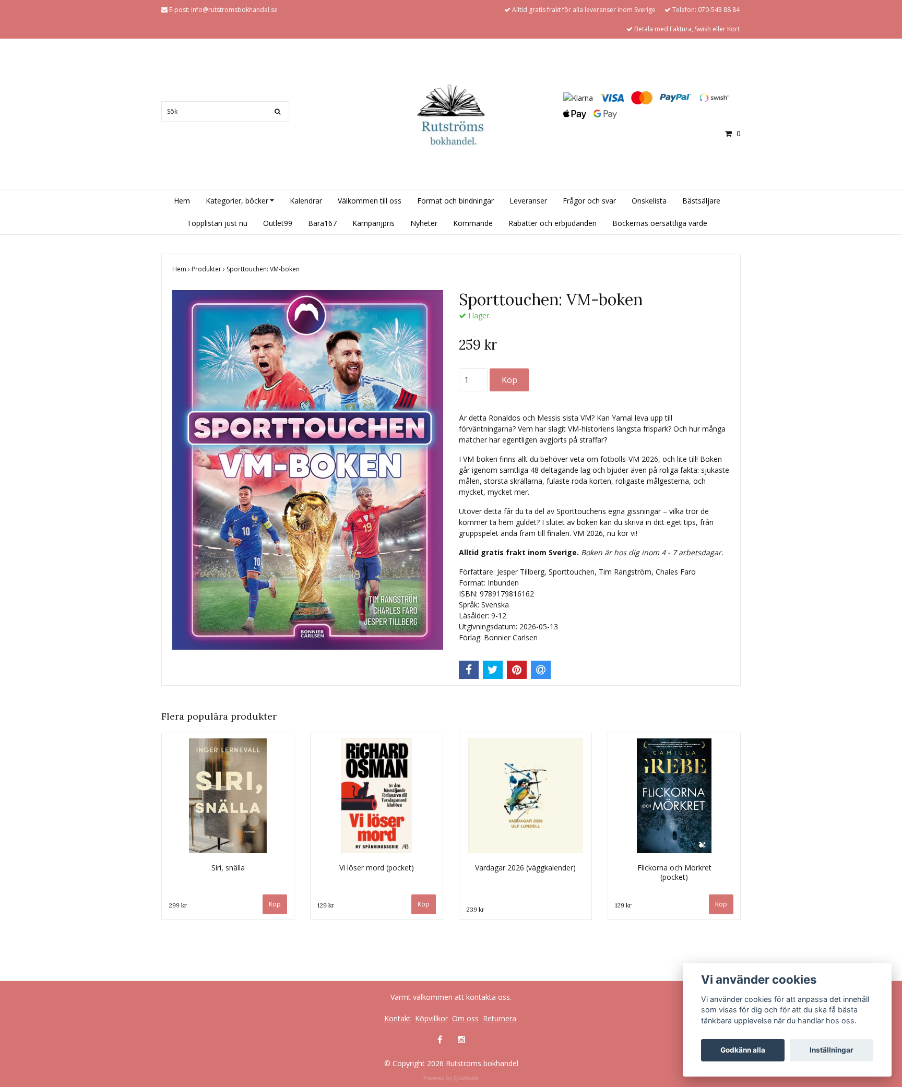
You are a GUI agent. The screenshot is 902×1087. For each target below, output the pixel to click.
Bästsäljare (701, 201)
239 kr (475, 909)
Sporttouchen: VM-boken (264, 269)
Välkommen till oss (369, 201)
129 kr (325, 905)
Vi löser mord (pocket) (376, 868)
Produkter (209, 269)
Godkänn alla (742, 1050)
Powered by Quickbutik (451, 1078)
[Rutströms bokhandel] (451, 115)
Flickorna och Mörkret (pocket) (674, 872)
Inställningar (831, 1050)
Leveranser (528, 201)
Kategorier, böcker (237, 201)
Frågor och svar (589, 201)
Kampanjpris (373, 223)
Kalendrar (306, 201)
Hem (182, 201)
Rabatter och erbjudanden (552, 223)
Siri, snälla (228, 868)
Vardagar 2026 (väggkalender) (525, 868)
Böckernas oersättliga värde (659, 223)
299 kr (178, 905)
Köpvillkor (431, 1018)
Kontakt (397, 1018)
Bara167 (322, 223)
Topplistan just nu (217, 223)
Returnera (499, 1018)
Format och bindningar (455, 201)
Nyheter (423, 223)
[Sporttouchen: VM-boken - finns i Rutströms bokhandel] (307, 470)
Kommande (473, 223)
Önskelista (649, 201)
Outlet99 (277, 223)
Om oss (465, 1018)
